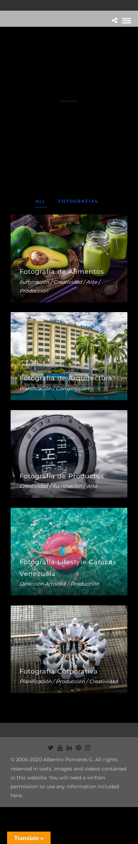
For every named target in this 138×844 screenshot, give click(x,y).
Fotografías (78, 201)
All (40, 201)
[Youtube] (60, 747)
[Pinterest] (78, 747)
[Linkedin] (69, 747)
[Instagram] (87, 747)
